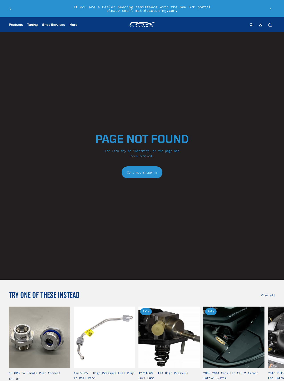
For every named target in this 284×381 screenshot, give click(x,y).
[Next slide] (270, 9)
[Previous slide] (10, 9)
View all (268, 295)
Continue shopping (142, 172)
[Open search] (251, 25)
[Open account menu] (260, 25)
